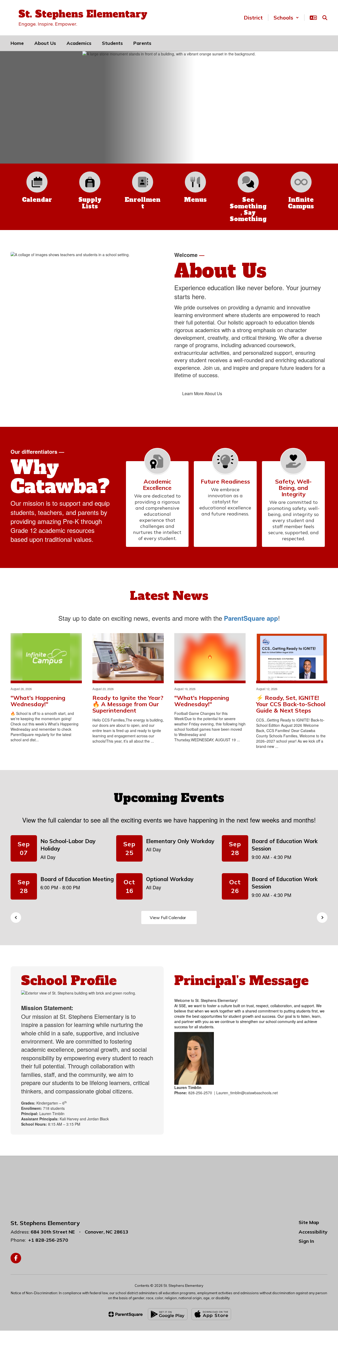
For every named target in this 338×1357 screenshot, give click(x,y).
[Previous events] (16, 917)
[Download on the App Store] (211, 1314)
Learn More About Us (202, 393)
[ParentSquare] (125, 1314)
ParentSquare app (251, 618)
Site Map (309, 1222)
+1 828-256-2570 (48, 1240)
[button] (286, 17)
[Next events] (322, 917)
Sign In (306, 1241)
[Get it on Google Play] (167, 1314)
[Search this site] (324, 17)
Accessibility (313, 1232)
